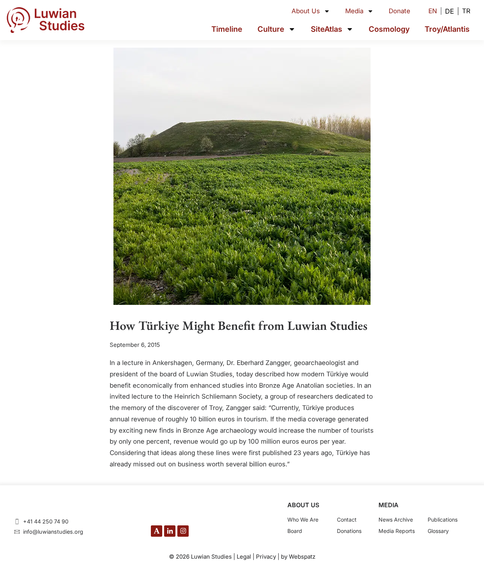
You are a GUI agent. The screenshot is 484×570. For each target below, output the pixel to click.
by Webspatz (298, 556)
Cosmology (389, 29)
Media (354, 11)
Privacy (266, 556)
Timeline (226, 29)
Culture (271, 29)
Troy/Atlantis (447, 29)
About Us (306, 11)
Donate (399, 11)
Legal (244, 556)
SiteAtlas (326, 29)
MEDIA (389, 505)
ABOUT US (303, 505)
